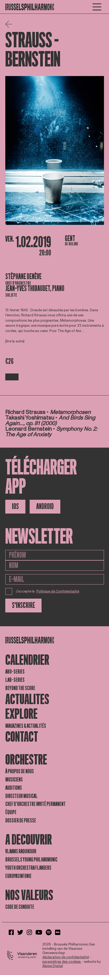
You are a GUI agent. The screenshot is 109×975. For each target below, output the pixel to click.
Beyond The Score (20, 688)
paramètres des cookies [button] (61, 961)
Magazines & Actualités (25, 726)
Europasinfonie (18, 876)
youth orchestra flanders (28, 868)
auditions (13, 788)
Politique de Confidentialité (58, 591)
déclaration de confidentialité (65, 957)
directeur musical (21, 796)
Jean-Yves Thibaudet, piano (34, 288)
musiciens (14, 779)
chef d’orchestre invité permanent (35, 804)
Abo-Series (15, 672)
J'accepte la (47, 591)
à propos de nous (19, 771)
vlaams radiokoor (20, 851)
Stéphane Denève (23, 276)
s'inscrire (23, 605)
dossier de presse (20, 820)
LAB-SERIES (15, 680)
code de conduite (19, 907)
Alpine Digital (52, 966)
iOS (15, 506)
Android (45, 506)
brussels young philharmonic (31, 859)
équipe (10, 812)
